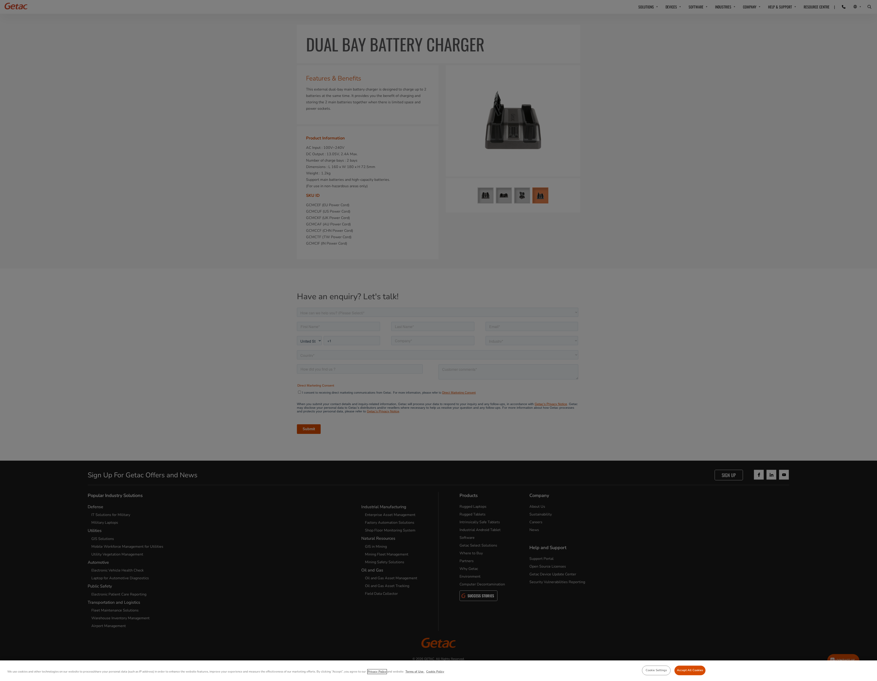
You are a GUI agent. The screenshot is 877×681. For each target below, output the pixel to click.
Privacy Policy (377, 672)
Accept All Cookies (690, 670)
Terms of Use (414, 672)
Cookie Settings (656, 670)
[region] (438, 670)
